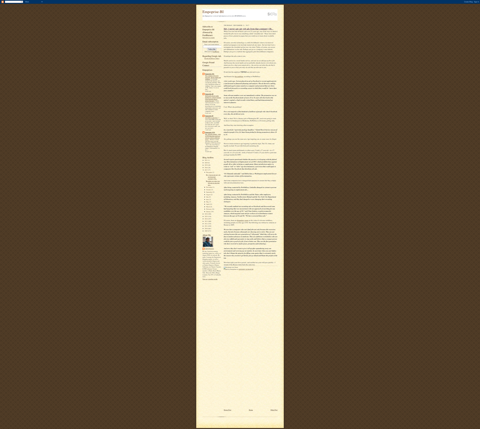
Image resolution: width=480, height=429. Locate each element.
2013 (206, 221)
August (208, 194)
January (208, 211)
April (208, 204)
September (209, 192)
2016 (206, 214)
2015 (206, 216)
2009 (206, 231)
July (207, 197)
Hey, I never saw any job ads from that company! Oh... (213, 177)
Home (251, 410)
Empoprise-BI (213, 11)
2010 (206, 228)
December (209, 172)
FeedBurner (215, 51)
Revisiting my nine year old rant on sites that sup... (213, 183)
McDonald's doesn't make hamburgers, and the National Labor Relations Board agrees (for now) (213, 98)
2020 (206, 163)
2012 (206, 224)
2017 (206, 170)
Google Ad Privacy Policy (212, 58)
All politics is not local (211, 118)
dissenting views (242, 220)
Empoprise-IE (209, 116)
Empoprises (209, 249)
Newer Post (227, 410)
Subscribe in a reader (208, 37)
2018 (206, 167)
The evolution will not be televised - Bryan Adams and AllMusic (213, 77)
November (209, 187)
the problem (239, 76)
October (208, 190)
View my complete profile (210, 279)
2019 (206, 165)
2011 (206, 226)
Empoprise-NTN (210, 133)
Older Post (274, 410)
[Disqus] (251, 306)
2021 (206, 160)
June (207, 199)
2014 (206, 219)
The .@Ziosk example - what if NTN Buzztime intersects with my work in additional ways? (213, 136)
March (208, 207)
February (209, 209)
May (207, 202)
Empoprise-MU (209, 74)
